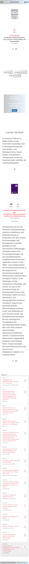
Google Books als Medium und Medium (10, 517)
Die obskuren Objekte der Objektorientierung (9, 496)
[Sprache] (26, 2)
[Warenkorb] (27, 2)
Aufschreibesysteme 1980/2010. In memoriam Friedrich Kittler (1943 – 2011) (11, 472)
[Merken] (13, 49)
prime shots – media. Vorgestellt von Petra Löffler (11, 461)
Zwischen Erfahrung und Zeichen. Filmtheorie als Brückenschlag (9, 536)
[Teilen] (16, 49)
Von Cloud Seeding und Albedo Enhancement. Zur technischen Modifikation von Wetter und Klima (11, 484)
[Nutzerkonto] (24, 2)
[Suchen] (2, 2)
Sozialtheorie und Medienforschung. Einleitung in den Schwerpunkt (11, 381)
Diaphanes (14, 2)
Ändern (14, 110)
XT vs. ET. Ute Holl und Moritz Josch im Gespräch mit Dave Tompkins (10, 506)
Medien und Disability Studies (10, 526)
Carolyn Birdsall (14, 35)
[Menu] (1, 2)
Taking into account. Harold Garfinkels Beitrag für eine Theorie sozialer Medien (10, 451)
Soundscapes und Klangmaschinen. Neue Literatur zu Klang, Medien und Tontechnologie (11, 548)
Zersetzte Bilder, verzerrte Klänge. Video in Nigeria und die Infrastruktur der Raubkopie (11, 423)
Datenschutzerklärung (22, 562)
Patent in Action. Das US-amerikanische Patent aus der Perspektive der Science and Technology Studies (10, 410)
